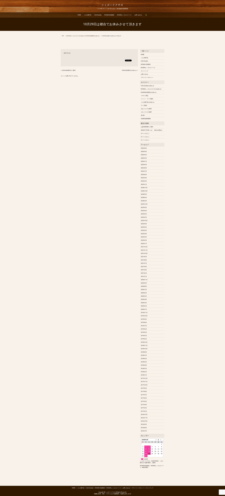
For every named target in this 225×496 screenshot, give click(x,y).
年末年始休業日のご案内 (68, 70)
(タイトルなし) (145, 133)
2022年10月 (144, 220)
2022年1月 (144, 243)
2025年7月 (144, 171)
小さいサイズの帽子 (146, 112)
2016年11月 (144, 418)
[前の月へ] (155, 439)
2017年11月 (144, 381)
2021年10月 (144, 253)
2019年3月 (144, 335)
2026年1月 (144, 161)
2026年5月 (144, 154)
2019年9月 (144, 319)
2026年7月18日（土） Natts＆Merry (151, 130)
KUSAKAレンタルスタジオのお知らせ (76, 35)
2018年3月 (144, 368)
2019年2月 (144, 339)
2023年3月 (144, 217)
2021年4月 (144, 266)
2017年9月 (144, 388)
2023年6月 (144, 210)
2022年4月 (144, 233)
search (146, 15)
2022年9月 (144, 223)
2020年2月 (144, 306)
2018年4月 (144, 365)
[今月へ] (158, 439)
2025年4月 (144, 177)
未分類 (142, 115)
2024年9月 (144, 194)
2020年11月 (144, 279)
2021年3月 (144, 270)
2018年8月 (144, 352)
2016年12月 (144, 414)
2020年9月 (144, 283)
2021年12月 (144, 247)
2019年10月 (144, 316)
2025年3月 (144, 181)
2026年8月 (144, 148)
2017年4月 (144, 404)
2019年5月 (144, 332)
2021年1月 (144, 276)
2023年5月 (144, 214)
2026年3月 (144, 158)
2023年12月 (144, 204)
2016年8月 (144, 427)
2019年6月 (144, 329)
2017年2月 (144, 411)
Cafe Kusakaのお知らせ (147, 85)
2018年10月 (144, 348)
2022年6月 (144, 227)
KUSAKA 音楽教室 (109, 15)
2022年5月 (144, 230)
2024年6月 (144, 197)
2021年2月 (144, 273)
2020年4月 (144, 299)
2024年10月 (144, 191)
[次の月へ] (161, 439)
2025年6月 (144, 174)
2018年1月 (144, 375)
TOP (63, 35)
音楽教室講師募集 (146, 118)
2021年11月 (144, 250)
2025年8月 (144, 168)
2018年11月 (144, 345)
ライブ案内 (144, 105)
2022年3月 (144, 237)
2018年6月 (144, 358)
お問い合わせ (138, 15)
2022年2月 (144, 240)
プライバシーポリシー (147, 77)
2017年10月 (144, 385)
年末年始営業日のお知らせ (129, 70)
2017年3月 (144, 408)
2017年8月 (144, 391)
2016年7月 (144, 431)
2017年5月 (144, 401)
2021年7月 (144, 263)
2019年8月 (144, 322)
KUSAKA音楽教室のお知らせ (92, 35)
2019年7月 (144, 325)
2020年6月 (144, 293)
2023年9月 (144, 207)
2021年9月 (144, 256)
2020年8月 (144, 286)
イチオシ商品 (144, 95)
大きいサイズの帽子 (146, 108)
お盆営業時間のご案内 (147, 126)
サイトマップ (144, 71)
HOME (79, 15)
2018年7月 (144, 355)
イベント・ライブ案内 (147, 99)
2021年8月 (144, 260)
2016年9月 (144, 424)
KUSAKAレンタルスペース (124, 15)
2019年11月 (144, 312)
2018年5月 (144, 362)
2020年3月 (144, 302)
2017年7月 (144, 394)
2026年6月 (144, 151)
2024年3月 (144, 201)
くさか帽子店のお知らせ (147, 102)
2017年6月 (144, 398)
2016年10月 (144, 421)
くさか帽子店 (87, 15)
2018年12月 (144, 342)
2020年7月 (144, 289)
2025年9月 (144, 164)
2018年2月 (144, 371)
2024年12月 (144, 187)
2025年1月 (144, 184)
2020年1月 (144, 309)
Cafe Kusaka (97, 15)
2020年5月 (144, 296)
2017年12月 (144, 378)
